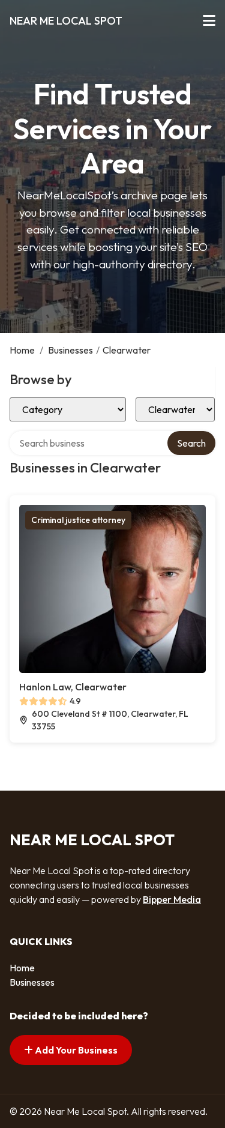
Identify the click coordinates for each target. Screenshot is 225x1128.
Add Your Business (75, 1050)
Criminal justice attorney (78, 519)
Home (22, 350)
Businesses (70, 350)
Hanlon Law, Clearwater (73, 687)
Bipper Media (172, 899)
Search (191, 443)
